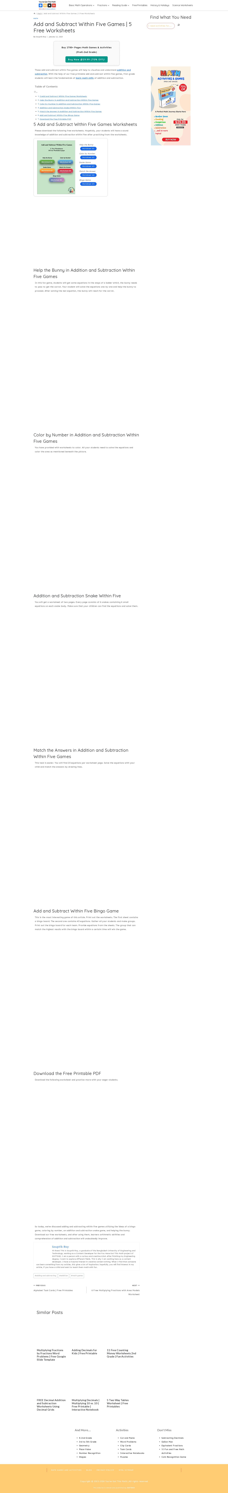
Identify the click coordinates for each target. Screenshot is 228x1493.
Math (36, 18)
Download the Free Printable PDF (55, 119)
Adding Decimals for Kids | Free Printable (84, 1351)
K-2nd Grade (85, 1438)
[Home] (34, 13)
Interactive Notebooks (132, 1453)
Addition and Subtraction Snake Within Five (60, 108)
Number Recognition (90, 1453)
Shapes (82, 1457)
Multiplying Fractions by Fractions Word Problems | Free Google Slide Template (51, 1354)
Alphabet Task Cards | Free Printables (53, 1288)
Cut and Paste (127, 1438)
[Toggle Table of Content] (35, 92)
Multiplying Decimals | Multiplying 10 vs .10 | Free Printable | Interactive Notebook (85, 1404)
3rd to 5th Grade (87, 1442)
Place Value (85, 1449)
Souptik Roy (41, 37)
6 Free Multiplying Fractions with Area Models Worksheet (116, 1290)
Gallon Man (167, 1442)
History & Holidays (160, 5)
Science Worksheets (182, 5)
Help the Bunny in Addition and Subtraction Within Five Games (69, 100)
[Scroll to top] (222, 1483)
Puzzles (124, 1457)
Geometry (84, 1445)
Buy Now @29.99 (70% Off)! (86, 59)
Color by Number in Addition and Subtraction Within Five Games (70, 104)
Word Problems (128, 1442)
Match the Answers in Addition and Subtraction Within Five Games (71, 111)
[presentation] (51, 1333)
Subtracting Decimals (173, 1438)
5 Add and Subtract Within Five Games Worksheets (63, 96)
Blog (89, 1470)
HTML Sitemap (126, 1470)
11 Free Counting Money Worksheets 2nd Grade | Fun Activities (121, 1353)
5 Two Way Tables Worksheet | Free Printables (118, 1403)
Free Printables (140, 5)
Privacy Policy (105, 1470)
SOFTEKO (131, 1488)
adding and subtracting (45, 1276)
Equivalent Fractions (172, 1445)
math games (77, 1276)
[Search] (179, 25)
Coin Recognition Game (174, 1457)
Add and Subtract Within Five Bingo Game (59, 115)
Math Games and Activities (66, 1470)
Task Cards (125, 1449)
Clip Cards (125, 1445)
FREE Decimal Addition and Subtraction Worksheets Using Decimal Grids (51, 1404)
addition (63, 1276)
